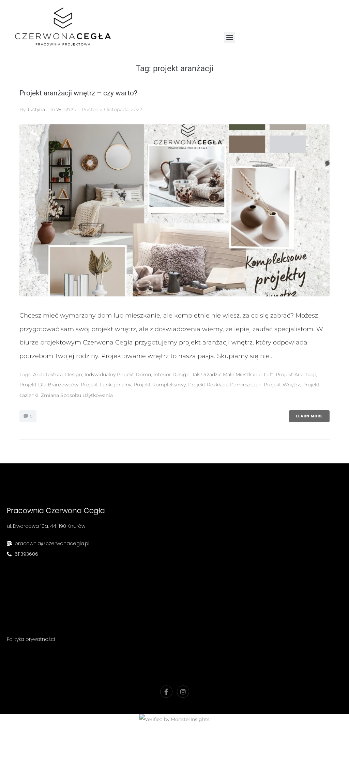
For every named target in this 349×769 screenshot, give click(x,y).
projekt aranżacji (296, 374)
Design (73, 374)
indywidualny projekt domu (118, 374)
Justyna (36, 109)
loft (268, 374)
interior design (171, 374)
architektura (48, 374)
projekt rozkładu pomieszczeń (224, 385)
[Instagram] (183, 692)
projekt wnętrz (282, 385)
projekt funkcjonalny (106, 385)
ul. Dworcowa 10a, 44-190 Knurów (46, 526)
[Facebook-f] (166, 692)
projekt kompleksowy (160, 385)
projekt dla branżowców (48, 385)
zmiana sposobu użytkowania (77, 395)
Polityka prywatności (31, 639)
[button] (229, 37)
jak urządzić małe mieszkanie (226, 374)
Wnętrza (66, 109)
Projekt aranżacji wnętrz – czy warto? (78, 93)
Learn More (309, 416)
